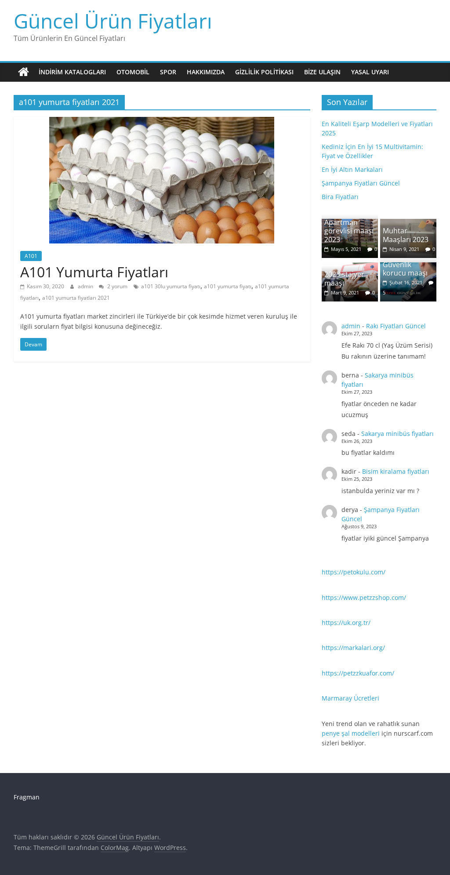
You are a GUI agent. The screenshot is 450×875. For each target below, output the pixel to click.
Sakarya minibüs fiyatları (397, 433)
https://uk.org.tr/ (346, 622)
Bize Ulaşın (322, 72)
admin (86, 286)
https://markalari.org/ (353, 647)
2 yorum (116, 286)
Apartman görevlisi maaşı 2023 (349, 231)
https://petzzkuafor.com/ (358, 673)
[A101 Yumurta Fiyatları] (161, 122)
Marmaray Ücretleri (350, 698)
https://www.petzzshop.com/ (364, 597)
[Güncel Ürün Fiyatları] (23, 72)
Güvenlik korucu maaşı (405, 269)
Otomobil (132, 72)
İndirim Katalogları (72, 72)
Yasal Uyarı (370, 72)
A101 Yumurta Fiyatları (94, 271)
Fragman (27, 797)
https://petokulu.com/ (353, 572)
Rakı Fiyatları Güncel (396, 326)
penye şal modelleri (351, 733)
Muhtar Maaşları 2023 (405, 235)
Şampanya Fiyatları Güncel (361, 183)
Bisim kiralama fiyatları (395, 471)
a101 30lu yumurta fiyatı (170, 286)
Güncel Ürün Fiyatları (113, 20)
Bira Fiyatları (340, 196)
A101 (31, 256)
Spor (168, 72)
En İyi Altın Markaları (352, 169)
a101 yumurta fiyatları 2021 (76, 297)
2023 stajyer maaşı (344, 278)
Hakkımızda (206, 72)
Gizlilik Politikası (264, 72)
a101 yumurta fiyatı (227, 286)
